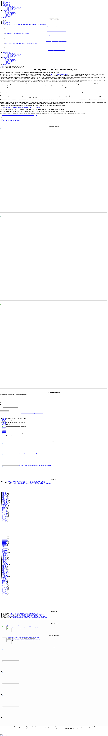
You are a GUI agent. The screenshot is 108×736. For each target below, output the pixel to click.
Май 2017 (4, 604)
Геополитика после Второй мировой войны (12, 7)
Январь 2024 (4, 523)
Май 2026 (4, 495)
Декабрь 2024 (4, 512)
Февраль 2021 (5, 559)
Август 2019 (4, 577)
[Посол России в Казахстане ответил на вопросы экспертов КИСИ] (10, 694)
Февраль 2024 (5, 522)
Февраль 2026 (5, 498)
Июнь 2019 (4, 579)
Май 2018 (4, 592)
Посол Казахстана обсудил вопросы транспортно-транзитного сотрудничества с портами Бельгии (21, 107)
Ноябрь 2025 (4, 501)
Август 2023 (4, 528)
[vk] (5, 20)
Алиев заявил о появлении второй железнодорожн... (16, 418)
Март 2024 (4, 521)
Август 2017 (4, 601)
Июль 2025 (4, 505)
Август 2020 (4, 565)
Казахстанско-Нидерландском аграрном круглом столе (61, 74)
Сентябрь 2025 (5, 503)
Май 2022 (4, 544)
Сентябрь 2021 (5, 552)
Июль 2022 (4, 542)
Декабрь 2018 (4, 585)
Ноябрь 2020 (4, 562)
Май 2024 (4, 519)
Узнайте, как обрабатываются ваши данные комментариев (32, 413)
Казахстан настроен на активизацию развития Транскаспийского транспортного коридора (19, 115)
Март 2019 (4, 582)
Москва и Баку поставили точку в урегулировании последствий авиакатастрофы (56, 45)
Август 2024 (4, 516)
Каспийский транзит (8, 14)
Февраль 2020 (5, 571)
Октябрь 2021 (4, 551)
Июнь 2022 (4, 543)
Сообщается (2, 90)
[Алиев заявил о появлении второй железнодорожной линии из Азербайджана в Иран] (53, 128)
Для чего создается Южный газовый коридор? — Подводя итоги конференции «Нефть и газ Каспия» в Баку (40, 474)
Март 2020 (4, 570)
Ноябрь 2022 (4, 538)
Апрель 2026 (4, 496)
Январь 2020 (4, 572)
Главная (1, 66)
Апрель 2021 (4, 557)
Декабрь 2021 (4, 549)
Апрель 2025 (4, 508)
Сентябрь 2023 (5, 527)
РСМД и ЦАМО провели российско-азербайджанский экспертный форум (24, 613)
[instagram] (3, 20)
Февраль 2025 (5, 510)
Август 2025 (4, 504)
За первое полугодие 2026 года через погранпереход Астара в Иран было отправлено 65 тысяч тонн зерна (56, 26)
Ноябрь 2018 (4, 586)
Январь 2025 (4, 511)
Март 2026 (4, 497)
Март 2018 (4, 594)
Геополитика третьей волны (9, 9)
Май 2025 (4, 507)
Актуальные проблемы (6, 10)
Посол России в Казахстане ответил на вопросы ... (16, 429)
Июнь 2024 (4, 518)
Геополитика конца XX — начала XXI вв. (12, 8)
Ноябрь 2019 (4, 574)
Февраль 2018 (5, 595)
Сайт (1, 408)
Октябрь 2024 (4, 514)
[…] (30, 626)
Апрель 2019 (4, 581)
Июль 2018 (4, 590)
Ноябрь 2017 (4, 598)
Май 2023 (4, 531)
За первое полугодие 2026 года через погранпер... (15, 422)
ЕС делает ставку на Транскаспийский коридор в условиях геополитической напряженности (26, 614)
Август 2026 (4, 492)
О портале (4, 17)
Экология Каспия (7, 16)
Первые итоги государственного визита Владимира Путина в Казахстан (56, 41)
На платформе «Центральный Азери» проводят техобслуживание (56, 35)
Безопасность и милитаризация (10, 13)
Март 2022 (4, 546)
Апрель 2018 (4, 593)
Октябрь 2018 (4, 587)
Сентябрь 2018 (5, 588)
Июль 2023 (4, 529)
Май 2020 (4, 568)
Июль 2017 (4, 602)
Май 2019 (4, 580)
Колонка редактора (6, 4)
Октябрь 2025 (4, 502)
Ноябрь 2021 (4, 550)
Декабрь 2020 (4, 561)
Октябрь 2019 (4, 575)
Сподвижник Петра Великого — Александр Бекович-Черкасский (31, 453)
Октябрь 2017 (4, 599)
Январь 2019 (4, 584)
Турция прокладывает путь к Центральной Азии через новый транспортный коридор (35, 465)
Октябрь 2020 (4, 563)
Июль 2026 (4, 493)
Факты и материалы (6, 5)
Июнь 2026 (4, 494)
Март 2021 (4, 558)
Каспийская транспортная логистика (13, 120)
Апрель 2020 (4, 569)
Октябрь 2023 (4, 526)
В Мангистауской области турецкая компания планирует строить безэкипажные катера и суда (26, 616)
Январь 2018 (4, 596)
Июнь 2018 (4, 591)
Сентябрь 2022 (5, 540)
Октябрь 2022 (4, 539)
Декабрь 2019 (4, 573)
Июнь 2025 (4, 506)
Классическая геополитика (9, 6)
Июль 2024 (4, 517)
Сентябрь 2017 (5, 600)
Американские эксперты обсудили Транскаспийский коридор (56, 50)
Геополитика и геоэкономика (10, 12)
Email (1, 406)
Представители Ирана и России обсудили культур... (16, 426)
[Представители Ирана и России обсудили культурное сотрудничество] (10, 682)
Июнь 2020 (4, 567)
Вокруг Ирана (7, 11)
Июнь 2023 (4, 530)
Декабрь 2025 (4, 500)
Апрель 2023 (4, 532)
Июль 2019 (4, 578)
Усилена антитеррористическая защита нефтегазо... (16, 433)
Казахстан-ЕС (2, 120)
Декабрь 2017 (4, 597)
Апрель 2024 (4, 520)
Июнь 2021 (4, 555)
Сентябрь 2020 (5, 564)
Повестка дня (4, 3)
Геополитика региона (6, 2)
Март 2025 (4, 509)
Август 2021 (4, 553)
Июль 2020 (4, 566)
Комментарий (3, 402)
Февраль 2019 (5, 583)
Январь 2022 (4, 548)
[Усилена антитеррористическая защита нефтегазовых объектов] (10, 705)
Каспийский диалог (8, 15)
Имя (1, 404)
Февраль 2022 (5, 547)
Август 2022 (4, 541)
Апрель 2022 (4, 545)
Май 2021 (4, 556)
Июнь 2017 (4, 603)
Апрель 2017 (4, 605)
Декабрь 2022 (4, 537)
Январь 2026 (4, 499)
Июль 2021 (4, 554)
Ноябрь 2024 (4, 513)
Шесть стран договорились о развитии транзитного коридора (29, 615)
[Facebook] (1, 20)
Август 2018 (4, 589)
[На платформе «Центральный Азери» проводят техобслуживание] (10, 717)
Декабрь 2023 (4, 524)
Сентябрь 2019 (5, 576)
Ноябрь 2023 (4, 525)
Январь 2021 (4, 560)
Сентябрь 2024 (5, 515)
